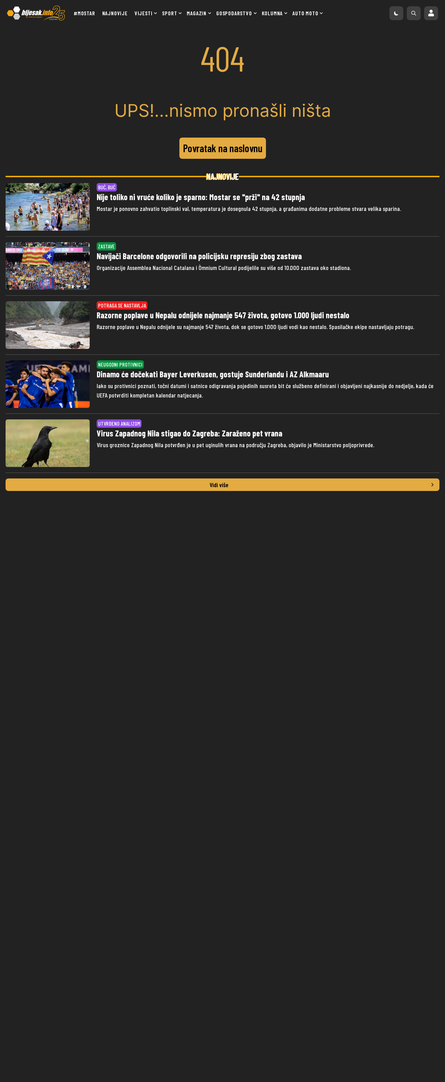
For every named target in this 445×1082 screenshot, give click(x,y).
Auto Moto (305, 13)
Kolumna (272, 13)
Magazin (197, 13)
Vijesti (144, 13)
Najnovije (115, 13)
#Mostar (84, 13)
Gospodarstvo (234, 13)
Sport (169, 13)
